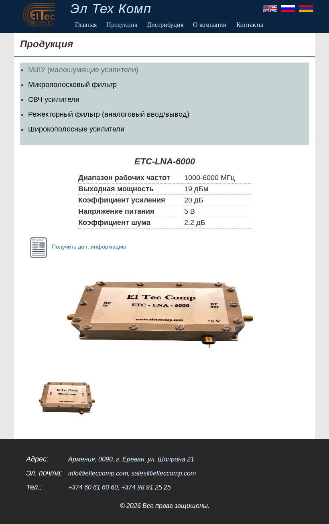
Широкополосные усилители (76, 129)
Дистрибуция (165, 24)
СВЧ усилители (53, 99)
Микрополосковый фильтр (72, 85)
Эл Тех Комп (110, 8)
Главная (86, 24)
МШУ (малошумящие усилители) (83, 70)
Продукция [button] (121, 24)
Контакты (249, 24)
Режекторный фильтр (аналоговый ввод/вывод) (108, 114)
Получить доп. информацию (89, 246)
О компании (210, 24)
